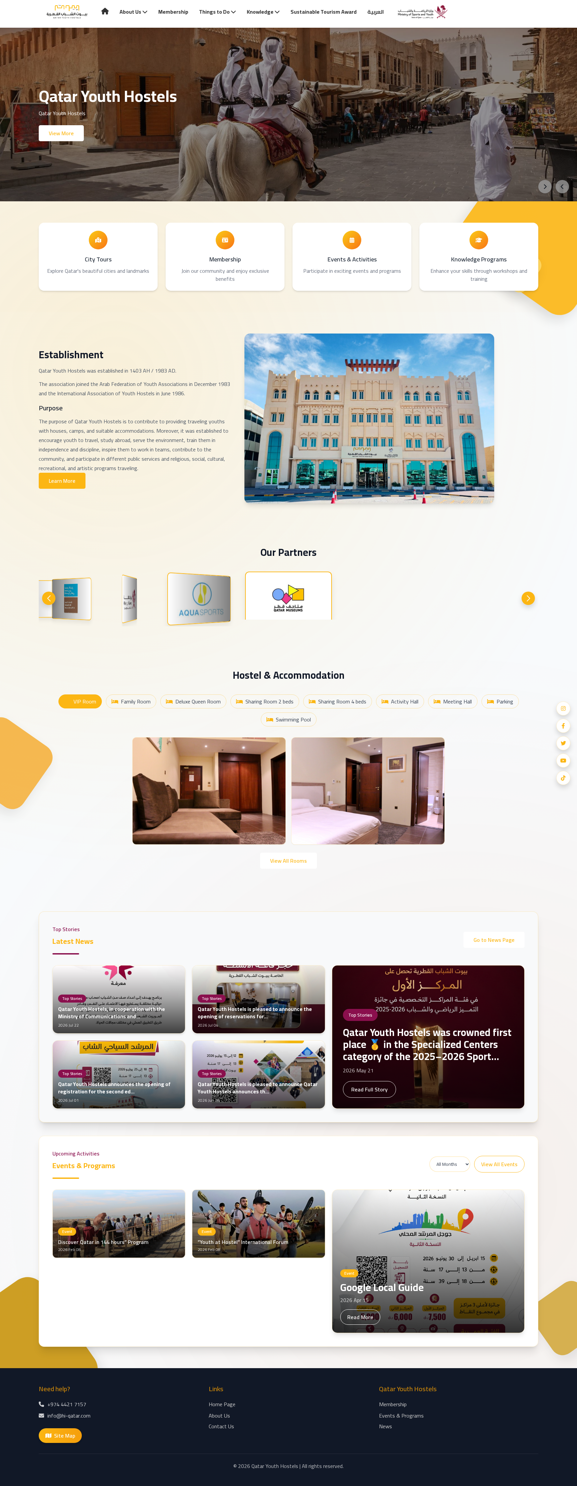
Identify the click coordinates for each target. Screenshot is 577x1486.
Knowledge (260, 12)
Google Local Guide (382, 1287)
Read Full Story (369, 1089)
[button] (48, 598)
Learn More (62, 481)
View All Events (499, 1164)
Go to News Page (494, 940)
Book (269, 833)
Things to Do (215, 12)
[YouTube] (563, 761)
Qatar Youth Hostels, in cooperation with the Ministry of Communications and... (111, 1012)
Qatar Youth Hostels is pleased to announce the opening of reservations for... (255, 1012)
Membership (173, 12)
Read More (360, 1317)
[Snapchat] (563, 778)
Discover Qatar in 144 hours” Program (103, 1242)
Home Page (222, 1404)
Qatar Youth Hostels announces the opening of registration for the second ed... (114, 1087)
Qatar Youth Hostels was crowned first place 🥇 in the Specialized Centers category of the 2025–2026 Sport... (427, 1044)
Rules (149, 832)
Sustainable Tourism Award (324, 12)
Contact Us (221, 1426)
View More (61, 133)
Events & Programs (401, 1416)
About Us (131, 12)
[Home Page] (67, 12)
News (385, 1426)
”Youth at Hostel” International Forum (243, 1242)
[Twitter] (563, 743)
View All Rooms (288, 861)
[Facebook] (563, 726)
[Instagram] (563, 708)
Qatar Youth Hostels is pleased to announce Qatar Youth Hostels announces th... (258, 1087)
